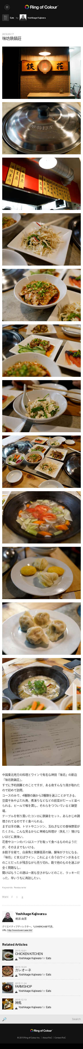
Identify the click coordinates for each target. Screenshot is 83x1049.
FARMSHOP (23, 986)
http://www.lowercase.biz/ (19, 930)
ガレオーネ (23, 970)
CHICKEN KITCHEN (29, 954)
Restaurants (20, 887)
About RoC (47, 1037)
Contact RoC (60, 1037)
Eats (48, 958)
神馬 (18, 1003)
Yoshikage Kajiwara (30, 958)
